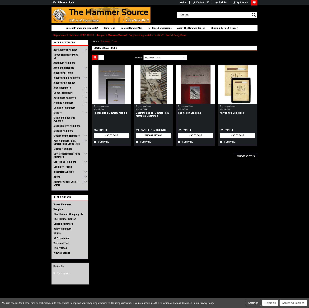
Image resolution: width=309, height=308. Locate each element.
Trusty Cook (60, 248)
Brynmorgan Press (109, 41)
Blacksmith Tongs (63, 72)
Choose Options (153, 135)
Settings (253, 303)
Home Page (109, 28)
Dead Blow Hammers (64, 97)
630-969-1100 (202, 2)
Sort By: (138, 57)
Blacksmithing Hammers (66, 77)
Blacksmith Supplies (64, 82)
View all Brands (61, 252)
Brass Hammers (62, 87)
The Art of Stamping (189, 112)
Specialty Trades (62, 166)
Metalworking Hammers (66, 135)
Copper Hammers (63, 92)
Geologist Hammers (64, 107)
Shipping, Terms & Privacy (224, 28)
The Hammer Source (64, 219)
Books (56, 176)
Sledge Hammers (62, 148)
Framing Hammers (63, 102)
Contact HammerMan (131, 28)
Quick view (111, 101)
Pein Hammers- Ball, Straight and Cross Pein (66, 142)
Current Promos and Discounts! (82, 28)
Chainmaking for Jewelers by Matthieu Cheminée (152, 114)
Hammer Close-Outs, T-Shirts (66, 183)
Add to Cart (111, 135)
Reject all (270, 303)
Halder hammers (62, 228)
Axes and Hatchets (63, 67)
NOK (182, 2)
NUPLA (57, 233)
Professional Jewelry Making (110, 112)
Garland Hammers (63, 223)
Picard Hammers (62, 204)
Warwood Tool (61, 243)
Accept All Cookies (293, 303)
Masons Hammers (63, 130)
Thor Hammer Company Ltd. (68, 214)
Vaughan (58, 209)
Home (94, 41)
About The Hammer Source (191, 28)
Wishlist (223, 2)
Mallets (57, 112)
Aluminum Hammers (64, 62)
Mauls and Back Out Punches (64, 119)
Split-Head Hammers (64, 161)
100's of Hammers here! (63, 2)
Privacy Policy (207, 302)
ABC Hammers (61, 238)
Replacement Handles (65, 49)
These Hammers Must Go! (65, 56)
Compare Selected (246, 156)
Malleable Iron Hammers (66, 125)
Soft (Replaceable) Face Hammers (66, 155)
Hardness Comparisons (160, 28)
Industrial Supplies (63, 171)
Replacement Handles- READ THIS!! (73, 35)
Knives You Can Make (232, 112)
